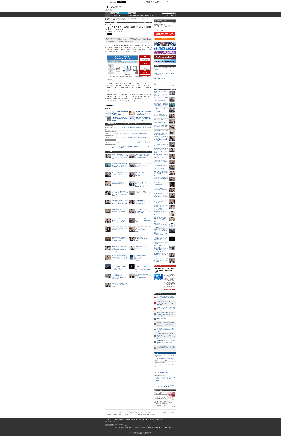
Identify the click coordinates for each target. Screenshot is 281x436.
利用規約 (116, 419)
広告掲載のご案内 (129, 419)
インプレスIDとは (159, 30)
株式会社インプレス (119, 424)
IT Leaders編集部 (118, 31)
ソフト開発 (158, 1)
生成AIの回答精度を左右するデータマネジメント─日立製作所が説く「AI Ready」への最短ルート (119, 239)
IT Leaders (113, 7)
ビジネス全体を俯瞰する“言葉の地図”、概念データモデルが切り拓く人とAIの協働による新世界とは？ (120, 220)
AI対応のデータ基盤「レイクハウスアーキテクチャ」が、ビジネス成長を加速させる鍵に (143, 174)
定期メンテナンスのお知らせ (160, 78)
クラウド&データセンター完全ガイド (122, 425)
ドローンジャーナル (168, 427)
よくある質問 (112, 421)
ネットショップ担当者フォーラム (121, 427)
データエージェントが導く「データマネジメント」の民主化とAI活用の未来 (143, 165)
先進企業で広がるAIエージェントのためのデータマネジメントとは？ (143, 248)
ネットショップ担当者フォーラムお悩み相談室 (138, 427)
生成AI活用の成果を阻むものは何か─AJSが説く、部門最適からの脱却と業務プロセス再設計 (119, 165)
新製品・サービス (136, 18)
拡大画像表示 (109, 79)
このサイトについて (109, 419)
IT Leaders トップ (108, 18)
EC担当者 (152, 1)
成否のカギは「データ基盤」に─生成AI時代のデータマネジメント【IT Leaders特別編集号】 (126, 133)
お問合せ (107, 421)
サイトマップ (162, 419)
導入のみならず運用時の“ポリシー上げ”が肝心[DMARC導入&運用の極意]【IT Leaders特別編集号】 (128, 142)
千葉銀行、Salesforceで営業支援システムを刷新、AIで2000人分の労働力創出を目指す (143, 113)
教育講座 (157, 2)
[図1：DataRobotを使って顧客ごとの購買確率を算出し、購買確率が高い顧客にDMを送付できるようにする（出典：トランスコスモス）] (129, 75)
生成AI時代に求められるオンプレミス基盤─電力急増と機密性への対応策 (119, 285)
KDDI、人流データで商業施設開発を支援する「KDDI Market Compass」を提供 (120, 113)
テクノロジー (123, 13)
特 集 (132, 13)
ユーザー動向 (115, 15)
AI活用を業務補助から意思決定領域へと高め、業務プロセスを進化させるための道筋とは (143, 202)
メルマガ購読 (121, 419)
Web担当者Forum (138, 425)
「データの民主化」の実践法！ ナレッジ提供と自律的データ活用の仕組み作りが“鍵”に (143, 211)
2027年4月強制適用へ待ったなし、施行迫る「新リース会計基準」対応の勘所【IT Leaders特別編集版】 (128, 128)
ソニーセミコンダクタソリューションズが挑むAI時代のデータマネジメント (143, 230)
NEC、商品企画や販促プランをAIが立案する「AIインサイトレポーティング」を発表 (143, 119)
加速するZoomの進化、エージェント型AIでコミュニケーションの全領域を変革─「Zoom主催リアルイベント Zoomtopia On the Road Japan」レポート (143, 268)
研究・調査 (167, 1)
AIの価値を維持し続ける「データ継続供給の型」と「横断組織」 (161, 161)
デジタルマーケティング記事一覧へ (144, 22)
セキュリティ (141, 15)
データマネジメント (150, 15)
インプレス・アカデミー (120, 429)
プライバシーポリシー (142, 419)
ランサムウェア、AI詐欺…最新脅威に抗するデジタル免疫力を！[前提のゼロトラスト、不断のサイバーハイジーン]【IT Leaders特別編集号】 (128, 147)
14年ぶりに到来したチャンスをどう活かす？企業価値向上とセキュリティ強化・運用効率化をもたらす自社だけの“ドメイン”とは (161, 248)
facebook (108, 10)
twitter (106, 10)
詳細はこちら (170, 406)
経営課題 (115, 13)
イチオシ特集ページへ (168, 289)
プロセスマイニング (125, 15)
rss (111, 10)
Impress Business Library (159, 26)
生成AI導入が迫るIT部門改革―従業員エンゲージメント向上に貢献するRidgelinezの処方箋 (143, 276)
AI (131, 15)
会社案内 (135, 419)
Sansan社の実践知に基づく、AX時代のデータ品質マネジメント (161, 115)
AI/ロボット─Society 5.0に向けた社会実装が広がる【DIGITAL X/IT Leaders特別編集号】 (125, 137)
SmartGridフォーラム (163, 425)
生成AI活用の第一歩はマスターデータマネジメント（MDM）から (161, 144)
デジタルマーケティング (127, 18)
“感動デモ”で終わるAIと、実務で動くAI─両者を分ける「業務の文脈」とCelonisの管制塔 (142, 156)
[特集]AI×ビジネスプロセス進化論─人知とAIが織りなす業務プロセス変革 (164, 270)
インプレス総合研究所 (147, 425)
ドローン (152, 2)
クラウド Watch (155, 425)
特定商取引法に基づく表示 (153, 419)
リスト (113, 33)
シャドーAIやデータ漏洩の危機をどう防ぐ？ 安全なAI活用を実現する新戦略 (143, 220)
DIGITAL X (161, 427)
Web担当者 (148, 1)
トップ (107, 14)
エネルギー (148, 2)
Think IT (132, 425)
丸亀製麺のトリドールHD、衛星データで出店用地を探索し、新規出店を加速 (120, 119)
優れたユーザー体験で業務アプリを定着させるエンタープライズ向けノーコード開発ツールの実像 (119, 257)
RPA (135, 15)
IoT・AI (162, 1)
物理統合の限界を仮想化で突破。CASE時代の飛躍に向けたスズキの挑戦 (143, 239)
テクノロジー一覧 (117, 18)
